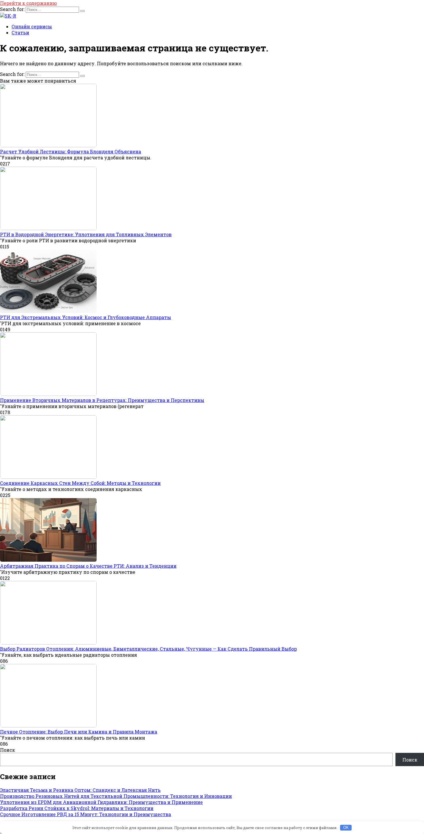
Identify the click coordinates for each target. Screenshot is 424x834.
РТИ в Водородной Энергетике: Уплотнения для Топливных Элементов (86, 234)
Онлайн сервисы (32, 26)
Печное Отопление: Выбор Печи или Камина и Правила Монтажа (78, 732)
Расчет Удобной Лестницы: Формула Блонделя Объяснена (70, 151)
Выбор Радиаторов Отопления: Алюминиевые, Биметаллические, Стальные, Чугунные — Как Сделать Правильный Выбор (148, 649)
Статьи (20, 32)
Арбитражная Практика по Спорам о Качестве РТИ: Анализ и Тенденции (88, 566)
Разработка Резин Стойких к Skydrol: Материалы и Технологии (76, 808)
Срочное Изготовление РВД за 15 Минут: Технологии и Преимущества (85, 814)
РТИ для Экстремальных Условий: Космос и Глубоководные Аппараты (85, 317)
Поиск (7, 750)
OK (346, 827)
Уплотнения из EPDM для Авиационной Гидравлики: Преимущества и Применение (101, 802)
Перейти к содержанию (28, 3)
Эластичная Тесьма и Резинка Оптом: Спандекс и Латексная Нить (80, 790)
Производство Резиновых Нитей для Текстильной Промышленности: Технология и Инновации (116, 796)
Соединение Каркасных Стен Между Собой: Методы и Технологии (80, 483)
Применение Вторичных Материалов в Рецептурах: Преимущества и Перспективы (102, 400)
